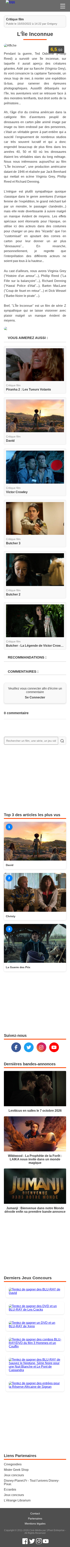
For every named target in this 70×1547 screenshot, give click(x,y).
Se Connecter (35, 697)
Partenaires (35, 1518)
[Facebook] (16, 1047)
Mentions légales (35, 1523)
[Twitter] (29, 1047)
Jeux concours (14, 1475)
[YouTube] (54, 1047)
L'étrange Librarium (17, 1500)
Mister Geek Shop (16, 1469)
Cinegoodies (13, 1464)
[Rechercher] (62, 741)
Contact (35, 1513)
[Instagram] (41, 1047)
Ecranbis (10, 1489)
